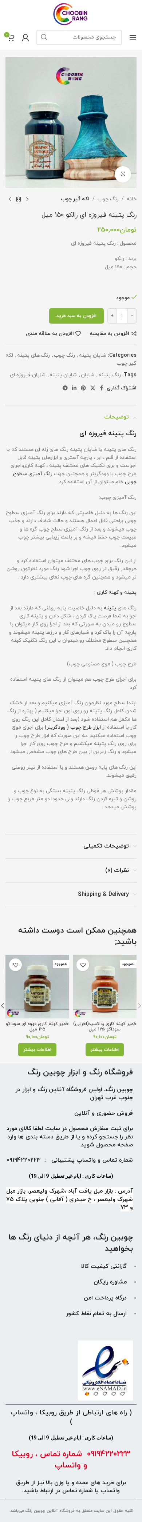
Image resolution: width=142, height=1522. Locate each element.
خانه (132, 199)
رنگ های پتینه (33, 355)
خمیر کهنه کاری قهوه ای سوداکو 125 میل (37, 1027)
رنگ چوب (108, 199)
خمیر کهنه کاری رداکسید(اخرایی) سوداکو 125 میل (105, 1027)
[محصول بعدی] (9, 199)
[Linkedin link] (74, 388)
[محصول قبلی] (27, 199)
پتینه (110, 608)
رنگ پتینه (109, 375)
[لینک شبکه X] (93, 388)
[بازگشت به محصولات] (18, 199)
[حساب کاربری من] (25, 37)
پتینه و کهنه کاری (117, 592)
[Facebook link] (101, 388)
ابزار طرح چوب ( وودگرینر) (73, 727)
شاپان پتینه (92, 355)
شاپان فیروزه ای (28, 375)
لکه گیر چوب (75, 199)
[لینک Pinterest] (83, 388)
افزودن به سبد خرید (76, 316)
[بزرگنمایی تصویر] (123, 174)
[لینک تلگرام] (65, 388)
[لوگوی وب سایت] (71, 13)
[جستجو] (44, 37)
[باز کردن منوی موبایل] (133, 37)
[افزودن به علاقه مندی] (82, 964)
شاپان (87, 375)
